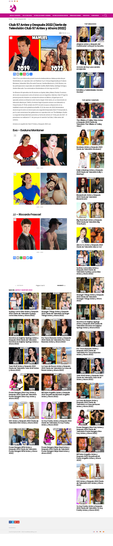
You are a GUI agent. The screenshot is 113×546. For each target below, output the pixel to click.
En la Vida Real (27, 15)
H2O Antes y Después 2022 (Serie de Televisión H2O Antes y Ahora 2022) (23, 422)
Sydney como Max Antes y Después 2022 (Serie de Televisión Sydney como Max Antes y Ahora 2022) (23, 313)
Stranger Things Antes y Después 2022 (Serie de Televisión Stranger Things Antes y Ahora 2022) (55, 313)
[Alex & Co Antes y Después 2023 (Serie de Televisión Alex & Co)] (90, 235)
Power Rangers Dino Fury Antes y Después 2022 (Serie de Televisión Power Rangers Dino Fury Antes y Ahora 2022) (23, 395)
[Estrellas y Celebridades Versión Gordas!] (90, 80)
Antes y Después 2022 (23, 290)
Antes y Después (15, 15)
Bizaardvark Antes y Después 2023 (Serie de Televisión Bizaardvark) (89, 197)
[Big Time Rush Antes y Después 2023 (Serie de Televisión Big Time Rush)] (90, 210)
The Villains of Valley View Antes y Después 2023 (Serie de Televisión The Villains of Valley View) (90, 123)
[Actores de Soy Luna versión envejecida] (90, 57)
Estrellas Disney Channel (42, 15)
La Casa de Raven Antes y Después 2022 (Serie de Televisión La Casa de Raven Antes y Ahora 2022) (56, 368)
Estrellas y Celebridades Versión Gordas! (90, 91)
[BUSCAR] (105, 15)
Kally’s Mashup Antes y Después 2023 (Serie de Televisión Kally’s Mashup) (90, 172)
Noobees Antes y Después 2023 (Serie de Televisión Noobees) (89, 148)
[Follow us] (102, 15)
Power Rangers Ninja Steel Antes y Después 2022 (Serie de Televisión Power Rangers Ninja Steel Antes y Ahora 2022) (55, 450)
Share (11, 38)
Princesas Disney (75, 15)
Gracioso (86, 15)
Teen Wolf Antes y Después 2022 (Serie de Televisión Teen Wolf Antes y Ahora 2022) (24, 368)
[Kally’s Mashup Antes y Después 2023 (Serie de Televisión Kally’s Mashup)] (90, 160)
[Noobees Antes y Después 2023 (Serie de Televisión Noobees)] (90, 137)
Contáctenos (12, 527)
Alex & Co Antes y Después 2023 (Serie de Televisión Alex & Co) (90, 246)
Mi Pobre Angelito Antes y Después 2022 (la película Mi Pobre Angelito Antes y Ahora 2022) (55, 394)
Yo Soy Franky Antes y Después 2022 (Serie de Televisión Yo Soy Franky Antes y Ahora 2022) (56, 423)
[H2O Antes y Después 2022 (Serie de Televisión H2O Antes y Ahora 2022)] (24, 410)
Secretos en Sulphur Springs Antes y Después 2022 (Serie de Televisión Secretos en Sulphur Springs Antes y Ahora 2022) (23, 341)
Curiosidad (95, 15)
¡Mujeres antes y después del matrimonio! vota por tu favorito (90, 45)
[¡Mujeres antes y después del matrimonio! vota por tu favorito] (90, 34)
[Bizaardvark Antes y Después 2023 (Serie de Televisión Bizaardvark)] (90, 185)
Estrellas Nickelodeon (60, 15)
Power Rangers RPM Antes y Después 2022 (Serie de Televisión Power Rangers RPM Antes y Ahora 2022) (23, 450)
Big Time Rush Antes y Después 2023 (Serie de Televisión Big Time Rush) (89, 222)
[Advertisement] (40, 272)
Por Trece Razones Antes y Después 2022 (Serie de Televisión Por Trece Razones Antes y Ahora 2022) (56, 340)
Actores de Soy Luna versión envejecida (88, 68)
